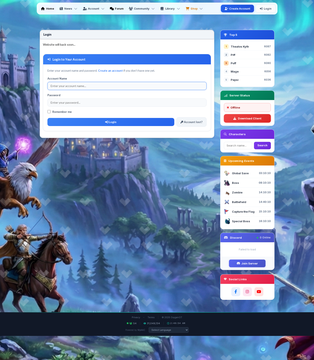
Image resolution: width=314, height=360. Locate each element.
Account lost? (192, 122)
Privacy (136, 317)
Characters (237, 134)
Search (262, 145)
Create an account (110, 70)
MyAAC (141, 330)
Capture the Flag (243, 211)
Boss (235, 182)
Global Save (240, 173)
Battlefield (239, 202)
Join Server (249, 263)
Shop (194, 8)
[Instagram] (247, 291)
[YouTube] (258, 291)
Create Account (239, 8)
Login (267, 8)
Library (170, 8)
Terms (151, 317)
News (68, 8)
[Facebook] (235, 291)
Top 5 (233, 34)
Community (142, 8)
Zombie (237, 192)
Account (93, 8)
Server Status (239, 95)
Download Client (249, 118)
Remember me (62, 111)
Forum (119, 8)
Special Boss (241, 221)
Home (50, 8)
